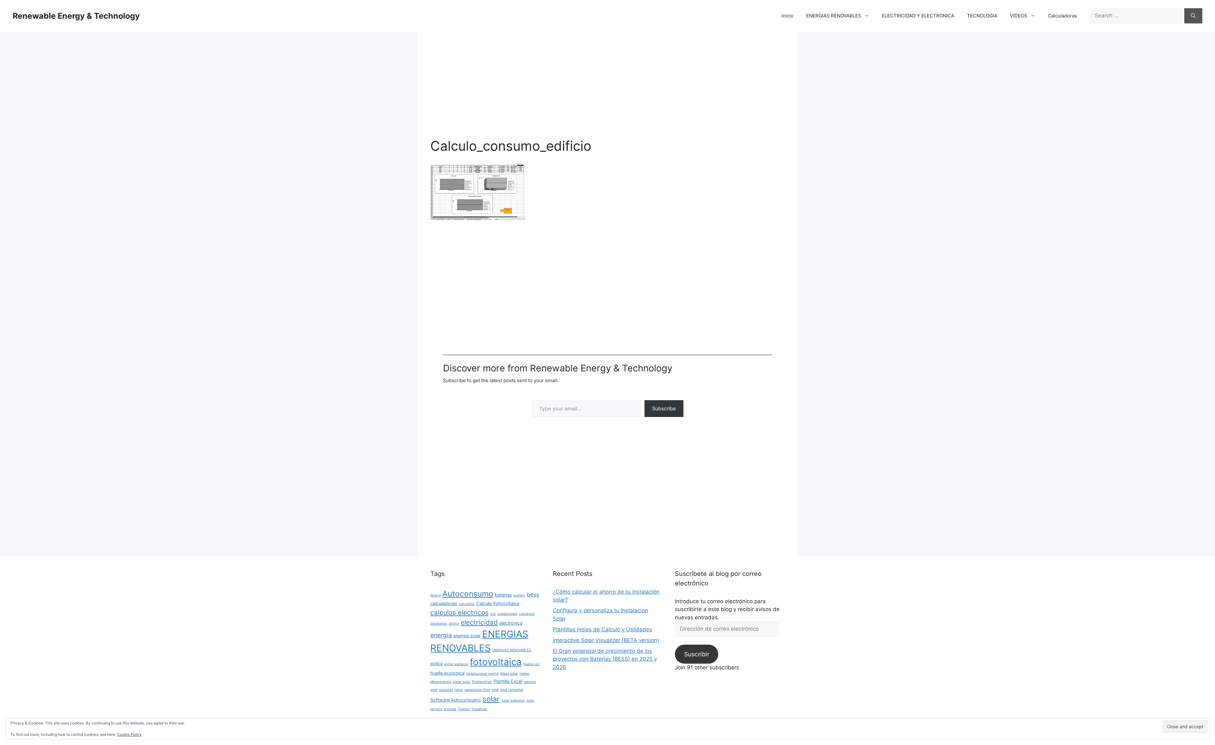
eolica (436, 663)
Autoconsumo (467, 593)
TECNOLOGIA (982, 16)
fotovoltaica (496, 661)
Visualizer (479, 709)
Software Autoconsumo (455, 700)
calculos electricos (459, 612)
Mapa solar (509, 674)
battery (519, 595)
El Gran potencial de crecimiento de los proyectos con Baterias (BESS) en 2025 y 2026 (605, 659)
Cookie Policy (129, 734)
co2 (493, 614)
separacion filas (477, 690)
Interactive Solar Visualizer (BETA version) (606, 640)
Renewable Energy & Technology (76, 16)
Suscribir (696, 654)
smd (495, 690)
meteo (524, 674)
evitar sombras (456, 664)
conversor (527, 614)
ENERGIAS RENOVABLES (833, 16)
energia (441, 635)
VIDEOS (1018, 16)
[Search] (1193, 15)
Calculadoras (1062, 16)
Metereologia (440, 682)
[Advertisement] (607, 91)
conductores (507, 614)
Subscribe (664, 408)
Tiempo (464, 709)
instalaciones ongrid (482, 674)
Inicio (788, 16)
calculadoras (443, 603)
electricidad (479, 622)
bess (533, 594)
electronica (510, 623)
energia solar (467, 635)
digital (454, 624)
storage (450, 709)
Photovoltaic (482, 682)
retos (459, 690)
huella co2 (531, 664)
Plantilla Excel (508, 681)
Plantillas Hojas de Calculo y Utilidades (602, 629)
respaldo (446, 690)
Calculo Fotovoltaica (497, 603)
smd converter (511, 690)
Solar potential (513, 700)
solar (491, 699)
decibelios (438, 624)
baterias (503, 594)
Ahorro (435, 595)
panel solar (461, 682)
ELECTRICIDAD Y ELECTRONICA (918, 16)
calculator (467, 604)
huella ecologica (447, 673)
